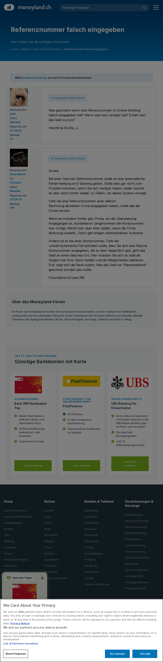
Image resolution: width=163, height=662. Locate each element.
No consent (117, 653)
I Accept (145, 653)
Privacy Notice (20, 623)
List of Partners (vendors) (20, 643)
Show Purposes (15, 653)
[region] (81, 630)
